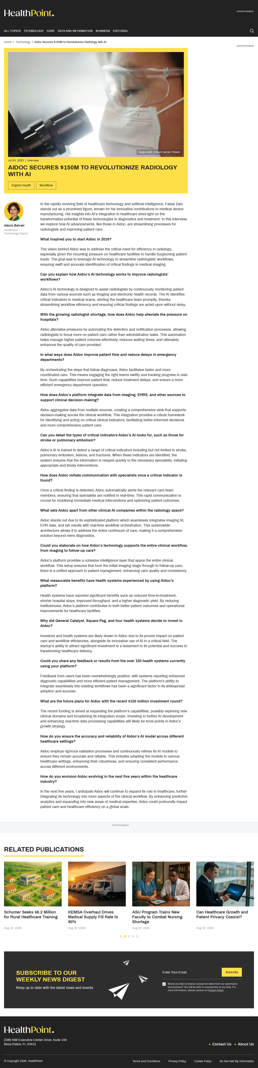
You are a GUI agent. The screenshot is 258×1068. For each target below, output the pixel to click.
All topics (12, 30)
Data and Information (75, 30)
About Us (246, 1044)
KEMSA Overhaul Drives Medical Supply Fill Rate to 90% (93, 917)
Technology (34, 30)
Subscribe (232, 972)
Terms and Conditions (146, 1061)
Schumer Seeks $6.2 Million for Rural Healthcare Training (31, 914)
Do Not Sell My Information (237, 1061)
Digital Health (21, 185)
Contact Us (221, 1044)
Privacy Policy (216, 990)
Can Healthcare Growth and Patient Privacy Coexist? (222, 914)
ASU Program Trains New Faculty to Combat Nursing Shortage (157, 917)
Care (51, 30)
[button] (121, 936)
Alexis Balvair (14, 225)
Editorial (120, 30)
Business (103, 30)
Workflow (46, 185)
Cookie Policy (202, 1061)
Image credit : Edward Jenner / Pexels (159, 152)
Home (8, 42)
